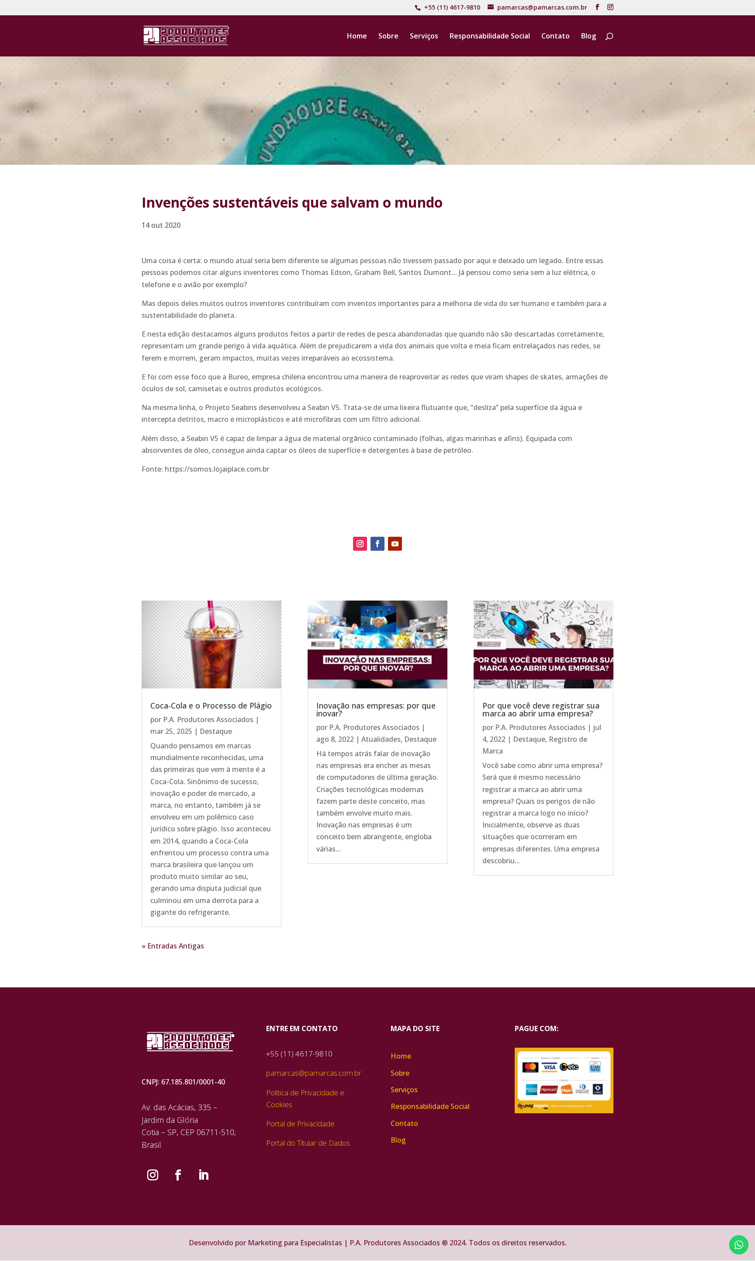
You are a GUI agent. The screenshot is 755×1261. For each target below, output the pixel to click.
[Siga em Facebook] (377, 544)
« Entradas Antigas (173, 946)
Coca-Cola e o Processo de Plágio (211, 705)
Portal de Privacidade (300, 1124)
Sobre (388, 37)
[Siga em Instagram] (360, 544)
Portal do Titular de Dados (308, 1143)
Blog (588, 37)
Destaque (216, 731)
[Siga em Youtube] (395, 544)
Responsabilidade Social (490, 37)
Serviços (424, 37)
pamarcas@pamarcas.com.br (313, 1073)
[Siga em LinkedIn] (203, 1175)
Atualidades (381, 739)
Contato (555, 37)
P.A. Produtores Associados (208, 719)
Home (357, 37)
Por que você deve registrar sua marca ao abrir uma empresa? (540, 709)
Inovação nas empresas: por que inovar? (376, 709)
